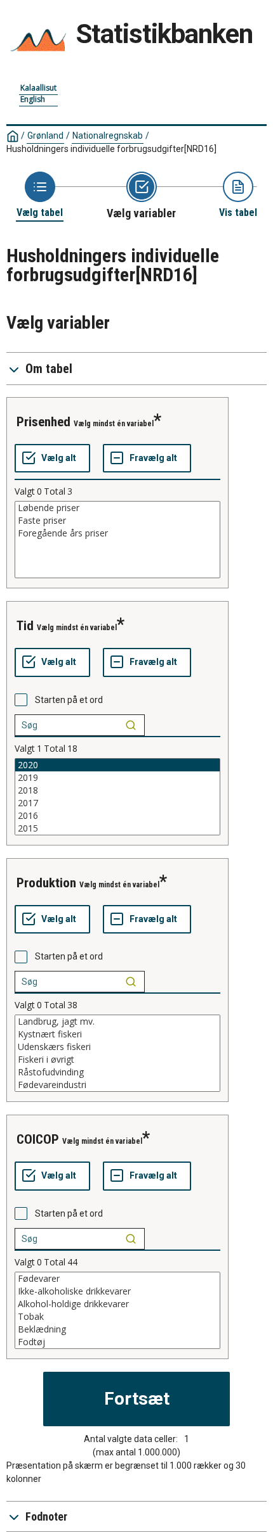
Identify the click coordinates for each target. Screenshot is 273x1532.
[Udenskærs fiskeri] (117, 1047)
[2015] (117, 828)
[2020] (117, 765)
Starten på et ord (69, 700)
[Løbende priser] (117, 508)
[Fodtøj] (117, 1342)
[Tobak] (117, 1316)
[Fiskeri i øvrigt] (117, 1059)
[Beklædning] (117, 1329)
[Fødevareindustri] (117, 1085)
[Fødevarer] (117, 1278)
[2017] (117, 803)
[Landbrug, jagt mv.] (117, 1021)
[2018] (117, 790)
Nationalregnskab (107, 135)
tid (25, 625)
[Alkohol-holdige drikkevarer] (117, 1304)
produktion (46, 882)
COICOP (38, 1139)
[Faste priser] (117, 520)
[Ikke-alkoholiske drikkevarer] (117, 1291)
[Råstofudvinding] (117, 1072)
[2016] (117, 815)
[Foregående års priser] (117, 533)
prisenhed (43, 421)
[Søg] (131, 725)
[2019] (117, 777)
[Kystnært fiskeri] (117, 1034)
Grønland (45, 135)
